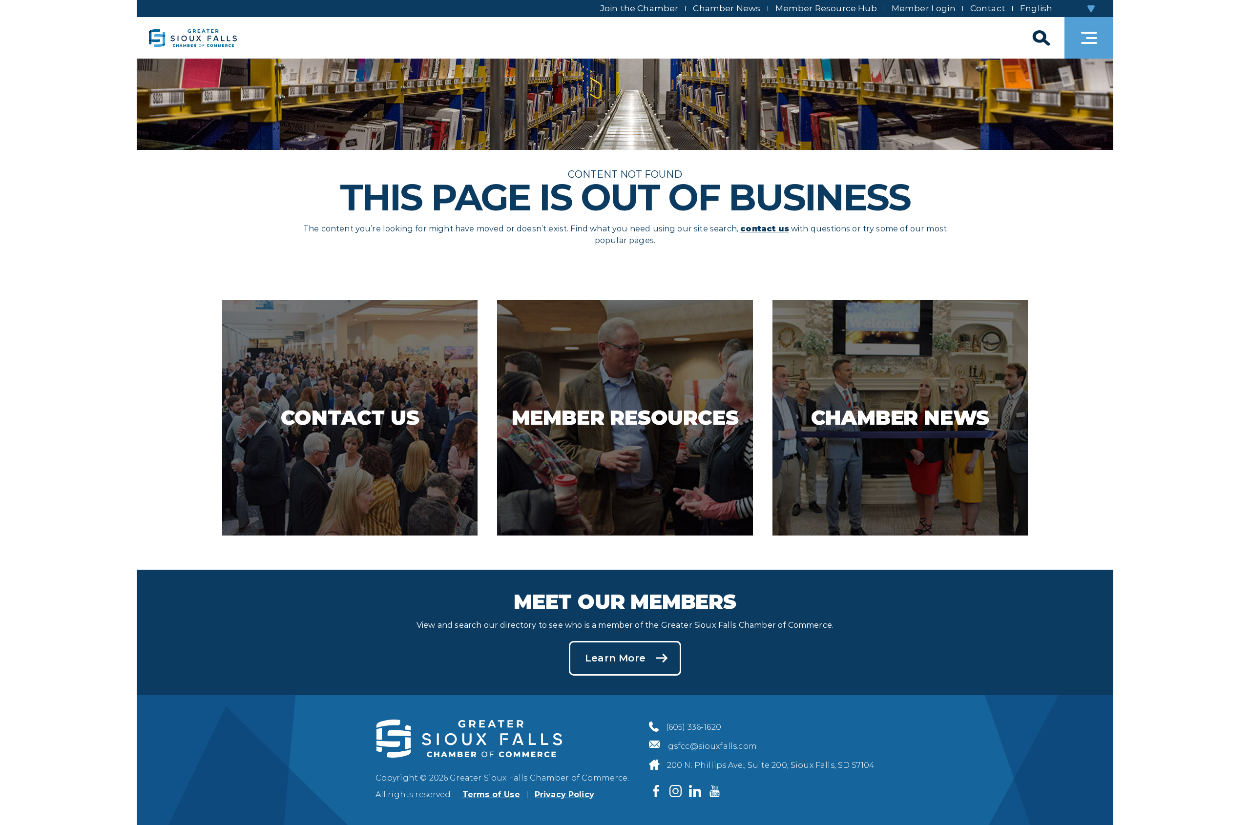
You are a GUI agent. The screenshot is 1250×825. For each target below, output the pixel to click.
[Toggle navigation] (1088, 38)
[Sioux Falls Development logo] (193, 38)
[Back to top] (1225, 800)
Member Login (924, 8)
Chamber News (726, 8)
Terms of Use (491, 794)
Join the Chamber (639, 8)
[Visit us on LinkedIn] (695, 791)
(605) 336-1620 (693, 727)
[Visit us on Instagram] (675, 791)
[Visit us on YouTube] (715, 791)
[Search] (1040, 38)
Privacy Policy (564, 794)
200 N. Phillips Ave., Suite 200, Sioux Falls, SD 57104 (771, 765)
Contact (987, 8)
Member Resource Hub (826, 8)
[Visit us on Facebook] (656, 791)
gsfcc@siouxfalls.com (712, 746)
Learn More (615, 658)
